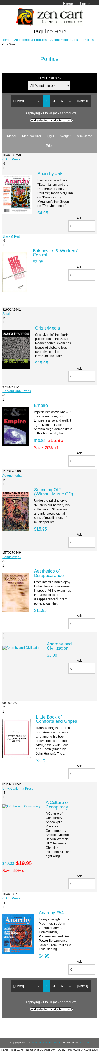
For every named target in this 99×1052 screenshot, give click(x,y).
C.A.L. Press (11, 159)
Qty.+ (50, 136)
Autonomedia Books (64, 39)
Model (11, 136)
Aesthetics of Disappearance (49, 573)
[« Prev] (18, 100)
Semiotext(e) (11, 557)
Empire (41, 405)
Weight (65, 136)
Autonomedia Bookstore (47, 1042)
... (70, 100)
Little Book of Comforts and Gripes (56, 719)
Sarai (6, 313)
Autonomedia (12, 475)
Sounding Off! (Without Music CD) (53, 492)
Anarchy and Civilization (59, 646)
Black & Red (11, 236)
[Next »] (82, 100)
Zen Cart (83, 1042)
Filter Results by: (50, 78)
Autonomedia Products (30, 39)
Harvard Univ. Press (16, 391)
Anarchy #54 (51, 912)
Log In (85, 4)
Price (49, 145)
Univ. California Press (17, 788)
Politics (88, 39)
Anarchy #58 (49, 173)
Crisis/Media (47, 328)
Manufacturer (31, 136)
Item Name (84, 136)
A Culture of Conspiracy (57, 804)
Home (68, 4)
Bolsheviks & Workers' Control (55, 252)
